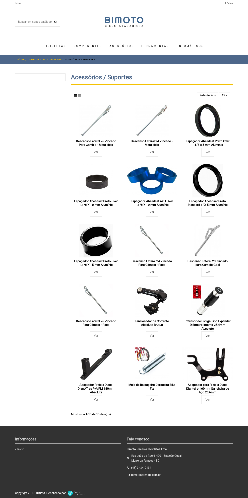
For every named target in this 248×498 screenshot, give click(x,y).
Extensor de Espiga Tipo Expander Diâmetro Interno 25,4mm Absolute (208, 324)
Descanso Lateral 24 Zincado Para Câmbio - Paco (152, 263)
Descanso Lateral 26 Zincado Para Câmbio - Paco (96, 323)
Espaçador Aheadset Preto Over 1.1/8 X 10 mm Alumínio (96, 203)
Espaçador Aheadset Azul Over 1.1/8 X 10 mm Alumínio (152, 203)
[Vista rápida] (96, 136)
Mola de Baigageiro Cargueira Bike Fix (152, 386)
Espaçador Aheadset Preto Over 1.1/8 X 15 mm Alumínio (96, 263)
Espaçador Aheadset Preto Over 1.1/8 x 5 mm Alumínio (207, 143)
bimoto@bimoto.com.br (146, 475)
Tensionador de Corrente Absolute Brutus (152, 323)
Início (18, 3)
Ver (96, 152)
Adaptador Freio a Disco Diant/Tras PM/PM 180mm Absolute (96, 388)
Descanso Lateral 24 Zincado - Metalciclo (152, 143)
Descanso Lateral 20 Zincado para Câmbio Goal (208, 263)
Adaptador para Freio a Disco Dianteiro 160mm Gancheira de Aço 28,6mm (207, 388)
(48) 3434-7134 (141, 467)
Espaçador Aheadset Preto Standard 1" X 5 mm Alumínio (208, 203)
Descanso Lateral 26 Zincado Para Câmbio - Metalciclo (96, 143)
